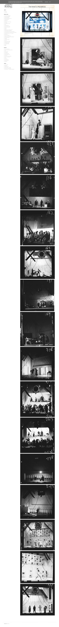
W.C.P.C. (6, 40)
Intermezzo (6, 55)
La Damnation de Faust (7, 26)
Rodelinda (6, 61)
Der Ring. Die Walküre (7, 16)
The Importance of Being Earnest (8, 29)
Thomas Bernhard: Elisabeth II (8, 30)
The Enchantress (7, 25)
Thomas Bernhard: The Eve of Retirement (9, 31)
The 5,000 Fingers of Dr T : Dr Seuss (9, 33)
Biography (6, 12)
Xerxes (5, 44)
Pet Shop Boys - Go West (8, 67)
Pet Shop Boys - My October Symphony (9, 69)
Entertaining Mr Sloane (7, 41)
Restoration (6, 34)
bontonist (8, 623)
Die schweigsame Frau (7, 54)
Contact (6, 11)
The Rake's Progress (7, 39)
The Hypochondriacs (7, 37)
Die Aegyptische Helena (7, 23)
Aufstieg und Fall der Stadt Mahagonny (9, 36)
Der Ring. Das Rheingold (7, 15)
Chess (5, 45)
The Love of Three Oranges (8, 68)
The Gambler (6, 52)
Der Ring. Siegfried (7, 17)
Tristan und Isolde (7, 19)
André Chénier (6, 64)
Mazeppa (6, 38)
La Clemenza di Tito (7, 43)
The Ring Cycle (6, 51)
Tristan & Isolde (6, 66)
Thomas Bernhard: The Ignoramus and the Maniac (10, 32)
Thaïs (5, 24)
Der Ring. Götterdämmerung (8, 18)
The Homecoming (7, 53)
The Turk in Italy (6, 59)
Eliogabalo (6, 22)
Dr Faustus (6, 58)
